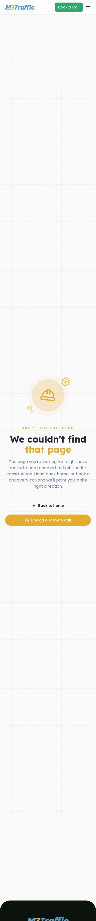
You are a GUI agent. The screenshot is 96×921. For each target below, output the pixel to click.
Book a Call (69, 7)
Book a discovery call (51, 520)
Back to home (51, 505)
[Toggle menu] (88, 7)
